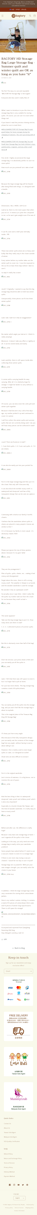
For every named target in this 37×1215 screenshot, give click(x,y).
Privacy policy (9, 1207)
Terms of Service (9, 1163)
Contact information (19, 1210)
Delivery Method (9, 1172)
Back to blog (20, 948)
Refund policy (30, 1204)
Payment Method (9, 1176)
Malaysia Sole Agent (10, 1137)
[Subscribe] (31, 971)
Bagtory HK (11, 1204)
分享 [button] (5, 939)
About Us (7, 1128)
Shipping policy (29, 1207)
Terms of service (19, 1207)
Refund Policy (8, 1154)
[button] (2, 16)
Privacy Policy (8, 1167)
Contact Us (7, 1123)
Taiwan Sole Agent (10, 1132)
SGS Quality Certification (12, 1141)
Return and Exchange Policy (13, 1158)
